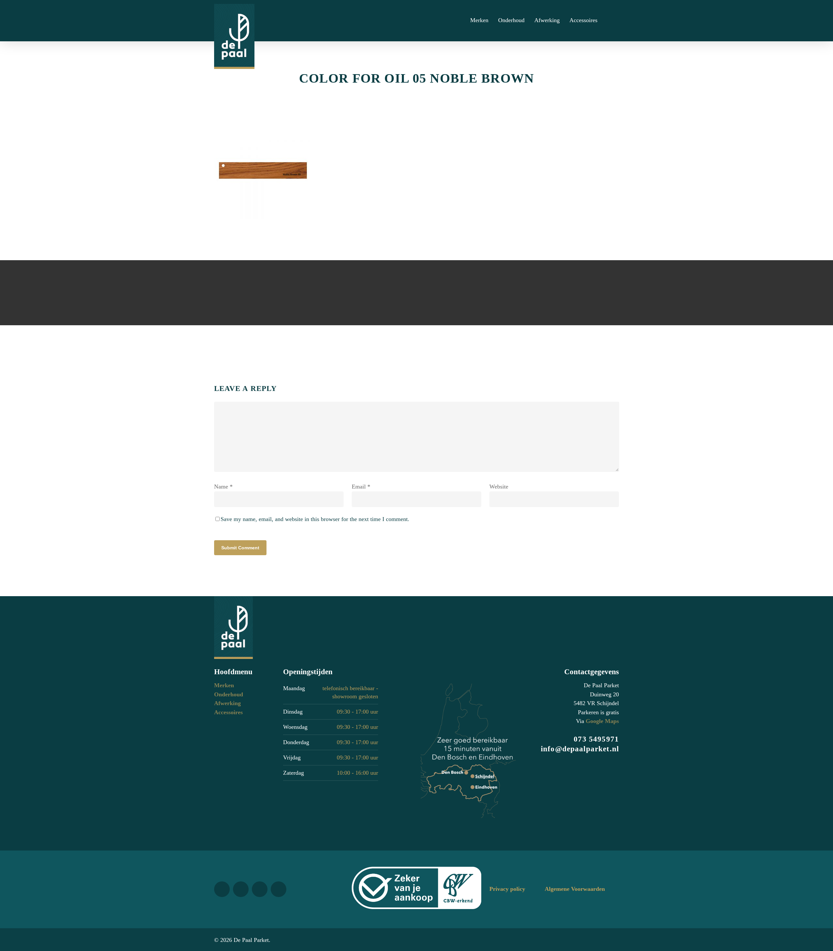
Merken (224, 685)
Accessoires (228, 712)
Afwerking (227, 703)
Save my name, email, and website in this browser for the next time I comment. (315, 519)
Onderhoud (228, 694)
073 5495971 (596, 739)
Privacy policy (507, 889)
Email (361, 486)
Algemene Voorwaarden (575, 889)
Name (223, 486)
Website (498, 486)
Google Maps (602, 721)
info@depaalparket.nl (580, 749)
